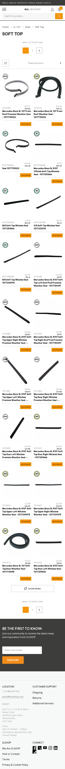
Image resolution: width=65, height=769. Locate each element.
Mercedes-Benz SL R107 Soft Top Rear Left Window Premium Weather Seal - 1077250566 (16, 455)
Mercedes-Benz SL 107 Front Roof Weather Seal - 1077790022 (48, 114)
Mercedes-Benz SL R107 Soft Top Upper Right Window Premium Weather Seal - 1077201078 (16, 340)
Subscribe (13, 660)
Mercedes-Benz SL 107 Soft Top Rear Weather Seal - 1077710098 (16, 569)
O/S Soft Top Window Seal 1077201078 (47, 227)
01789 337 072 (12, 691)
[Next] (39, 51)
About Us (5, 3)
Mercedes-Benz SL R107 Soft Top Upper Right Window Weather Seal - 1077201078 (48, 512)
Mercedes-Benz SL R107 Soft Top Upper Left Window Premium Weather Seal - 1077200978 (16, 397)
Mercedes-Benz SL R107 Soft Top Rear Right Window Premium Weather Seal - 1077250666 (48, 397)
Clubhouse (31, 3)
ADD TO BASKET (25, 124)
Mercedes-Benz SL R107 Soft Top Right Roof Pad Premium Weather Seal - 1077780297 (48, 340)
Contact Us (47, 3)
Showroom (39, 3)
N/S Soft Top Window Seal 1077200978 (15, 281)
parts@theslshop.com (13, 696)
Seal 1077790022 (10, 168)
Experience (12, 3)
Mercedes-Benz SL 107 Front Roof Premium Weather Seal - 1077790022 (16, 114)
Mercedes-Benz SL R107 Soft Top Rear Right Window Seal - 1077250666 (48, 455)
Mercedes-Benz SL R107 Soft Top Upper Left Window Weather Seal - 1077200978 (16, 512)
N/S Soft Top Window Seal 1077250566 (15, 227)
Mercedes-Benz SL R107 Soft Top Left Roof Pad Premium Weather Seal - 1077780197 (48, 283)
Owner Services (22, 3)
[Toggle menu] (4, 9)
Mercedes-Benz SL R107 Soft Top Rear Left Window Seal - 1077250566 (48, 569)
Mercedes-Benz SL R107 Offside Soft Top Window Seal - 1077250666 (46, 172)
